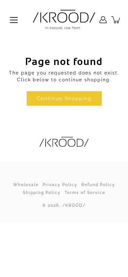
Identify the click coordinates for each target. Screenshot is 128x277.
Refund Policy (98, 184)
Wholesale (26, 184)
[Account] (103, 19)
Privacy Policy (60, 184)
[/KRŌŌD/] (64, 19)
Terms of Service (85, 192)
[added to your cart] (116, 19)
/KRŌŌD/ (74, 205)
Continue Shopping (64, 98)
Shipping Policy (42, 192)
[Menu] (14, 20)
